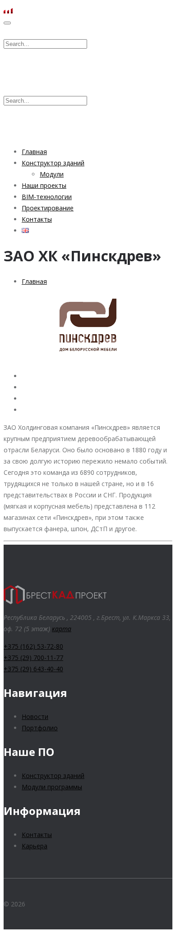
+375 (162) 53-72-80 (33, 646)
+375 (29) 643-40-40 (33, 668)
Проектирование (48, 208)
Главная (34, 151)
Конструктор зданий (53, 163)
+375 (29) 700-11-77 (33, 657)
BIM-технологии (47, 196)
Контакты (37, 219)
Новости (35, 716)
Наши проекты (44, 185)
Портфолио (40, 728)
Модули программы (52, 787)
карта (61, 628)
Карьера (34, 846)
